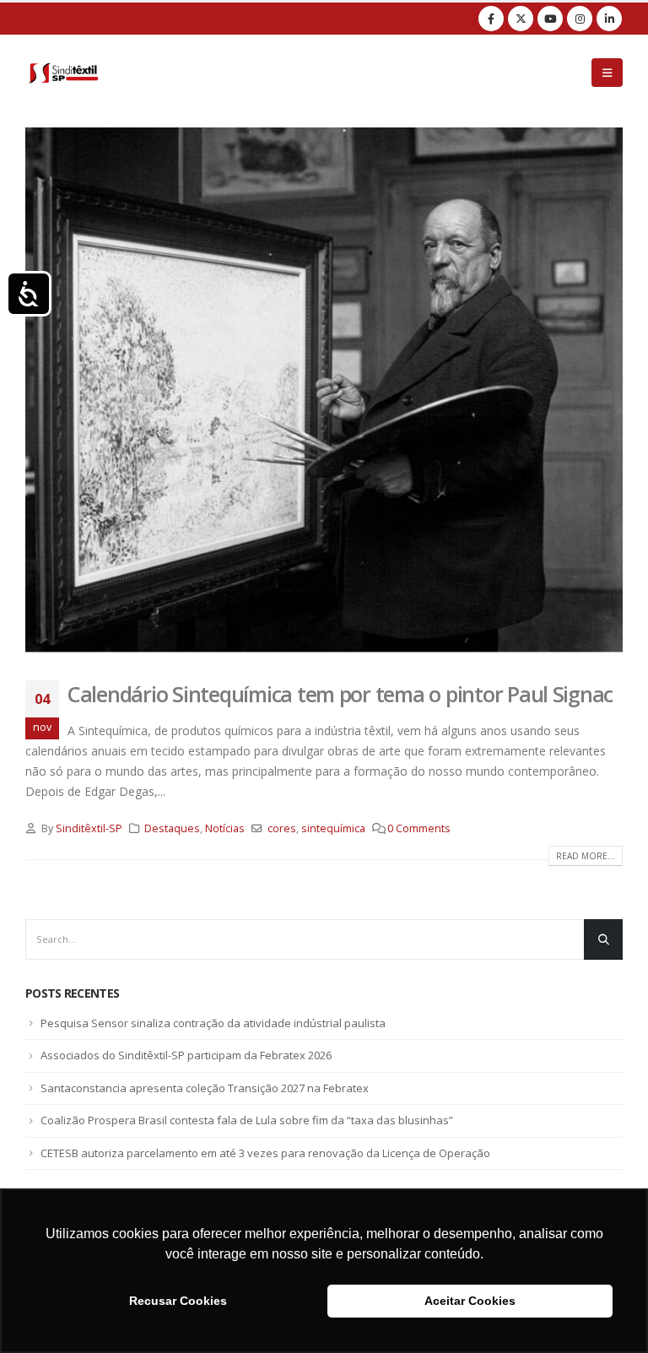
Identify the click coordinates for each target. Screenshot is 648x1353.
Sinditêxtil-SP (89, 828)
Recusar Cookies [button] (178, 1300)
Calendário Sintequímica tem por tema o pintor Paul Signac (340, 693)
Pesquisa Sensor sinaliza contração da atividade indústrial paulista (213, 1023)
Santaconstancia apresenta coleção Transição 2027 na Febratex (204, 1088)
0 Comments (419, 828)
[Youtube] (550, 18)
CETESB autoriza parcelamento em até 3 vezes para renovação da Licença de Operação (265, 1153)
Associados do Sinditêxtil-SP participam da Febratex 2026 (186, 1055)
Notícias (225, 828)
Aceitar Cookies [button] (470, 1300)
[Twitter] (520, 18)
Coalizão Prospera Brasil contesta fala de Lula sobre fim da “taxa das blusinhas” (246, 1120)
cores (281, 828)
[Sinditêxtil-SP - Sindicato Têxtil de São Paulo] (63, 72)
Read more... (585, 856)
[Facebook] (491, 18)
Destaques (172, 828)
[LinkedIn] (609, 18)
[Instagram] (579, 18)
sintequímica (333, 828)
